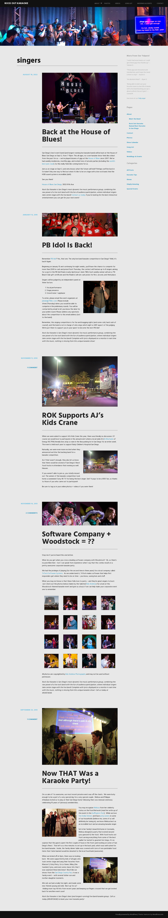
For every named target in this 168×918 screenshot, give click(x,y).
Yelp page (141, 98)
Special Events (132, 189)
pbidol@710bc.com (49, 300)
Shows (129, 179)
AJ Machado (108, 439)
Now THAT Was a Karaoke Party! (70, 777)
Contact (160, 3)
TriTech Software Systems (52, 573)
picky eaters (105, 816)
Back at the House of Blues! (76, 136)
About (97, 3)
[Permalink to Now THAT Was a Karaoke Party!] (80, 764)
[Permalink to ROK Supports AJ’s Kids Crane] (80, 406)
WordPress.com (158, 914)
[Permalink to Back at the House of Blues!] (80, 122)
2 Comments (31, 513)
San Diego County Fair (63, 872)
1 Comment (32, 367)
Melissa (97, 807)
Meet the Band (134, 119)
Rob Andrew (91, 583)
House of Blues (94, 158)
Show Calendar (132, 142)
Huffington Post (98, 813)
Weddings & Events (144, 3)
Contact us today (78, 195)
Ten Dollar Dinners (85, 816)
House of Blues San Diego (52, 184)
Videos (117, 3)
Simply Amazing (133, 184)
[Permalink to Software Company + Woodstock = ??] (80, 524)
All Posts (130, 170)
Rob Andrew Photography (76, 674)
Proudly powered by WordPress (126, 914)
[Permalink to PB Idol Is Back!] (80, 236)
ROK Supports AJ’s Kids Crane (73, 419)
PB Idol (53, 258)
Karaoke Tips (132, 175)
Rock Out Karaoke (16, 3)
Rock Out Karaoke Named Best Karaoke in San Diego (137, 126)
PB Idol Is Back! (67, 245)
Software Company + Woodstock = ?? (76, 538)
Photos (107, 3)
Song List (128, 3)
